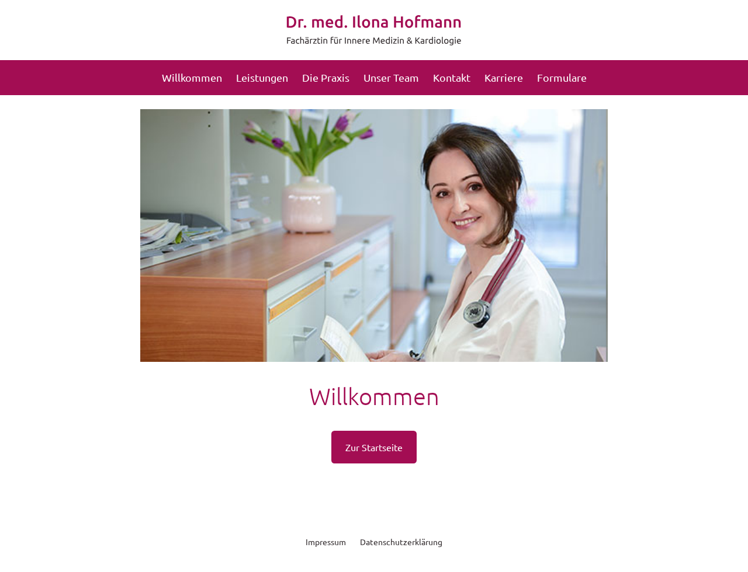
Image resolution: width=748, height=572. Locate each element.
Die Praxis (325, 77)
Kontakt (451, 77)
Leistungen (262, 77)
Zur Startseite (374, 447)
